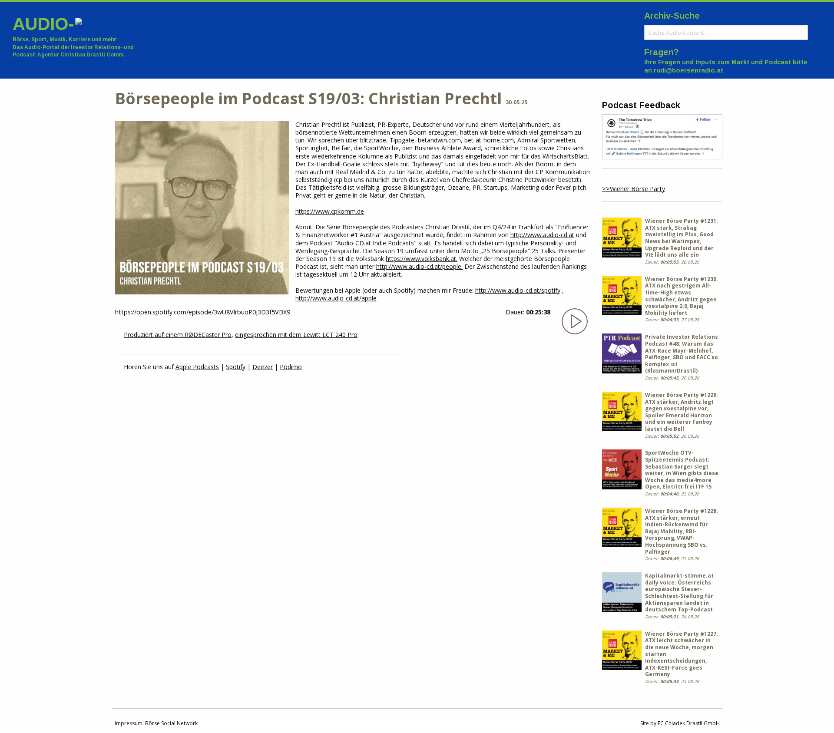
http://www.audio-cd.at (542, 235)
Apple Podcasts (197, 367)
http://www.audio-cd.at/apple (336, 298)
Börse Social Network (171, 723)
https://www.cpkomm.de (329, 211)
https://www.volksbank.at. (421, 258)
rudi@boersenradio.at (688, 70)
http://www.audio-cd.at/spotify (517, 290)
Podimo (291, 367)
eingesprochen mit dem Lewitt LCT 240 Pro (296, 334)
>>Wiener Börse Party (633, 189)
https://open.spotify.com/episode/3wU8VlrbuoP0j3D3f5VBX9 (202, 312)
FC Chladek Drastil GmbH (689, 723)
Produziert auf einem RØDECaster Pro (178, 334)
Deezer (262, 367)
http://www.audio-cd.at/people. (419, 266)
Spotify (235, 367)
